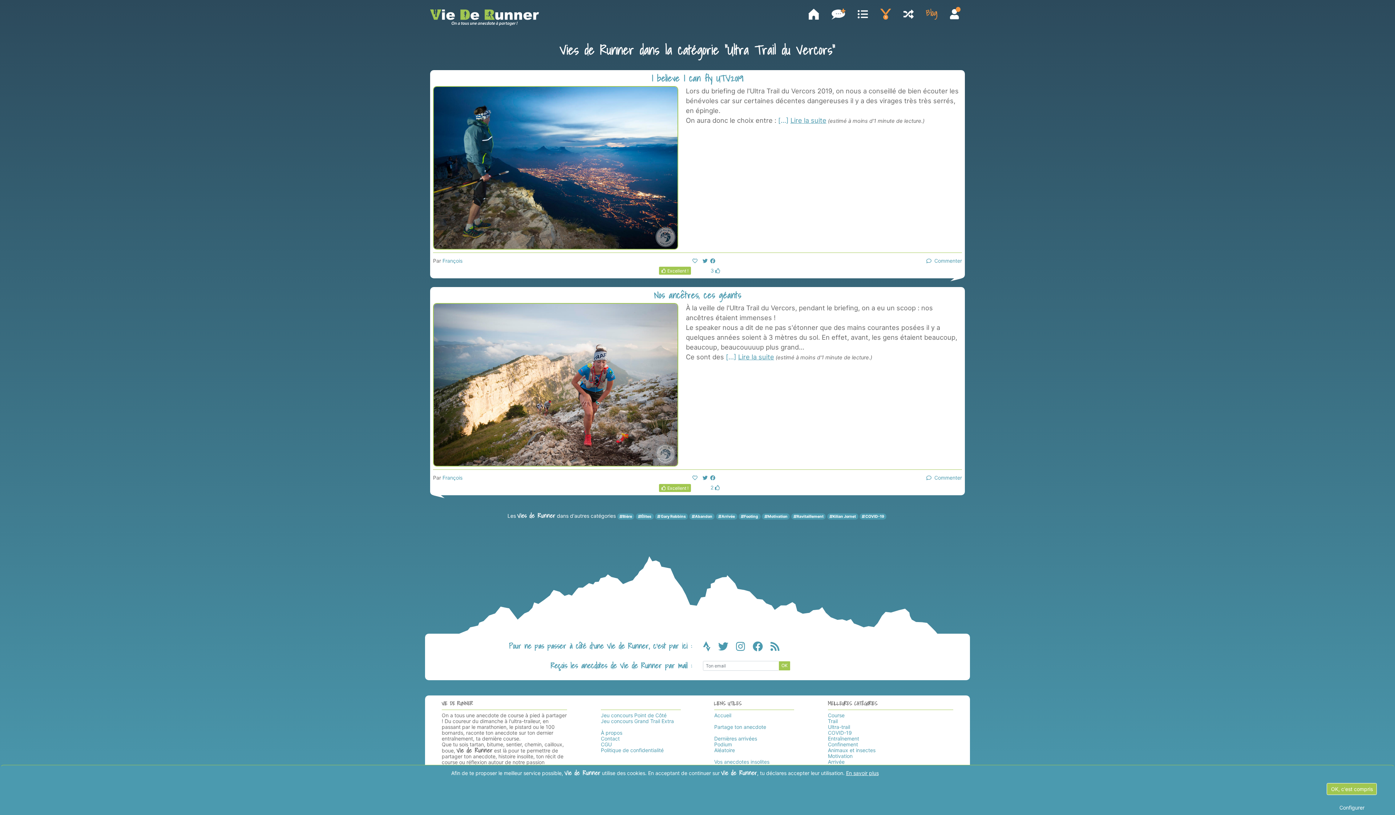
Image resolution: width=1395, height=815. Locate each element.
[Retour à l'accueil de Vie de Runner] (484, 17)
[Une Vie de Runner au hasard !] (908, 15)
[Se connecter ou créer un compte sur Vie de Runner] (954, 15)
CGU (606, 744)
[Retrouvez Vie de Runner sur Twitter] (727, 648)
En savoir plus (862, 773)
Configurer (1351, 807)
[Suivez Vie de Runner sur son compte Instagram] (744, 648)
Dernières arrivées (735, 738)
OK (784, 665)
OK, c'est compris (1352, 789)
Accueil (722, 715)
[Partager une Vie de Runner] (838, 14)
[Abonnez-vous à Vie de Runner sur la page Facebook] (762, 648)
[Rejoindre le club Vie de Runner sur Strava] (710, 648)
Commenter (946, 261)
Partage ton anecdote (740, 727)
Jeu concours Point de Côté (634, 715)
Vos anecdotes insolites (741, 762)
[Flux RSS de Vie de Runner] (775, 648)
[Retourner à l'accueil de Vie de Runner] (814, 14)
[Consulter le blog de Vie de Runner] (931, 14)
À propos (611, 733)
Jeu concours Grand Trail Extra (637, 721)
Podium (723, 744)
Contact (610, 738)
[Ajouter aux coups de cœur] (695, 261)
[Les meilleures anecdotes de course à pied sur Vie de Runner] (886, 14)
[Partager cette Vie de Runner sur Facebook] (712, 261)
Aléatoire (724, 750)
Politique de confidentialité (632, 750)
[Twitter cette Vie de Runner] (705, 261)
